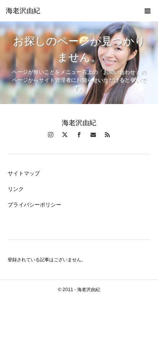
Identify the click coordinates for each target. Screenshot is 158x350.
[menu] (147, 10)
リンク (16, 189)
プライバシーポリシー (34, 205)
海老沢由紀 (23, 10)
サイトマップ (24, 173)
